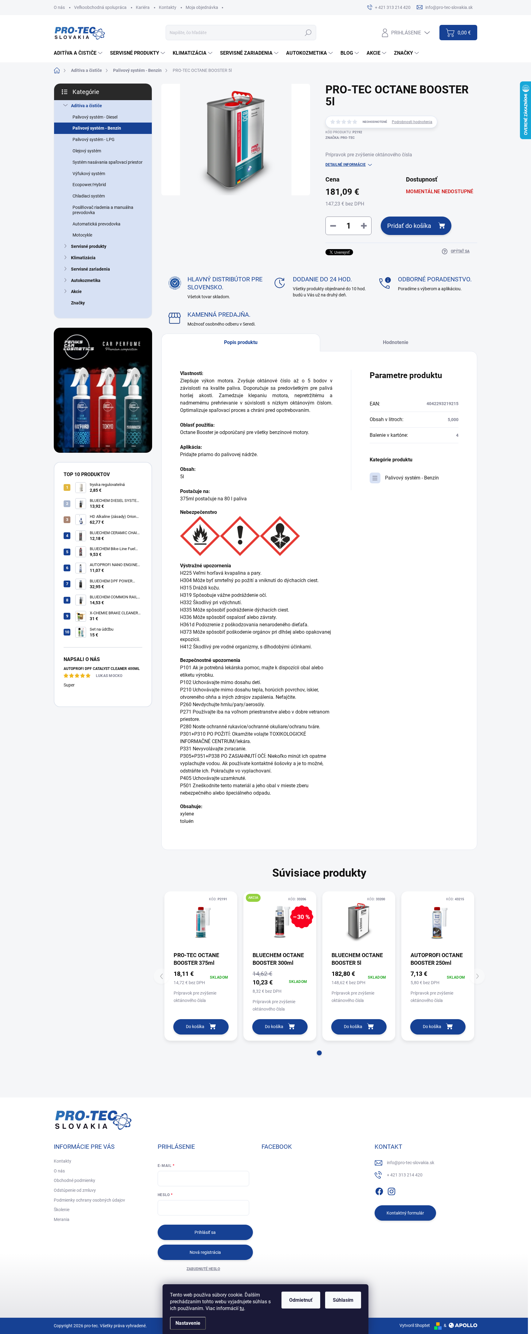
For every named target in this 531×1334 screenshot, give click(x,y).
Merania (61, 1219)
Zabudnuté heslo (203, 1269)
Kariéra (143, 7)
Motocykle (82, 235)
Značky (78, 302)
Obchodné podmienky (74, 1180)
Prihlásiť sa (205, 1232)
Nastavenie (187, 1323)
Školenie (61, 1209)
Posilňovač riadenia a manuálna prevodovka (103, 210)
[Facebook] (379, 1190)
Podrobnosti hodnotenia (412, 122)
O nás (59, 7)
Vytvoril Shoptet (414, 1325)
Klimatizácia (83, 257)
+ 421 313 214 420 (405, 1174)
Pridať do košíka (409, 225)
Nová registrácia (205, 1252)
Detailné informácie (345, 164)
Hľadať (308, 32)
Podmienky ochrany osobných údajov (89, 1200)
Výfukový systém (89, 173)
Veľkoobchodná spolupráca (100, 7)
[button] (319, 1053)
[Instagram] (391, 1190)
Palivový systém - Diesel (95, 117)
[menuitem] (79, 53)
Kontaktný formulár (405, 1213)
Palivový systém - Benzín (97, 128)
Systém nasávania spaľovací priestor (108, 162)
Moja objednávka (202, 7)
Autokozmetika (85, 280)
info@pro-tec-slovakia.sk (410, 1162)
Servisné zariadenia (90, 269)
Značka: (340, 138)
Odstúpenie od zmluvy (75, 1190)
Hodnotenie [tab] (395, 342)
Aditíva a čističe (86, 105)
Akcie (76, 291)
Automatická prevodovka (96, 223)
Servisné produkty (88, 246)
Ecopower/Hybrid (89, 184)
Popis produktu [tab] (241, 342)
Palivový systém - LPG (94, 139)
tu (242, 1308)
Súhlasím (343, 1300)
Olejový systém (87, 150)
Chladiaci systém (89, 196)
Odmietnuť (301, 1300)
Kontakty (167, 7)
